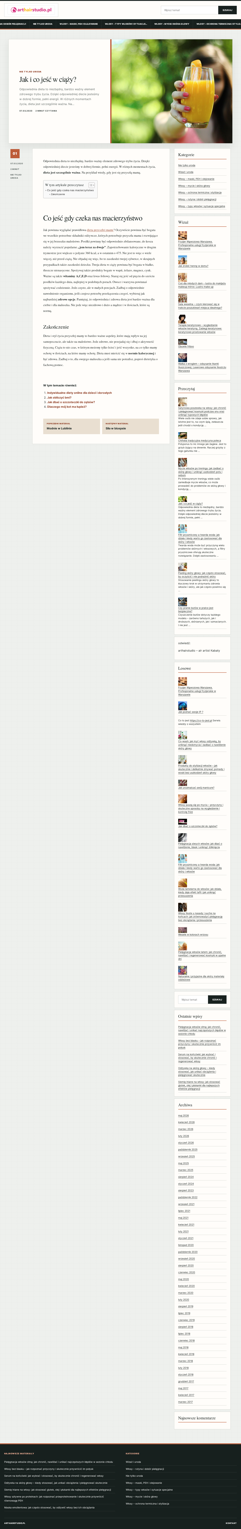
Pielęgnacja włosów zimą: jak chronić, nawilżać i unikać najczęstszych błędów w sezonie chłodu (202, 1030)
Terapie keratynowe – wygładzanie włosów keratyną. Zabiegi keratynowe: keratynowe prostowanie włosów (200, 328)
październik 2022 (187, 1197)
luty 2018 (183, 1367)
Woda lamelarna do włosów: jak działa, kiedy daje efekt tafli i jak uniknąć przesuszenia (200, 892)
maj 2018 (183, 1347)
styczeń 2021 (185, 1238)
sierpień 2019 (185, 1306)
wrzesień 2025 (186, 1156)
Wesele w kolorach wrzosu (193, 934)
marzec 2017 (185, 1401)
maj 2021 (183, 1217)
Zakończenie (58, 194)
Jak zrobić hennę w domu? (193, 265)
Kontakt (231, 1523)
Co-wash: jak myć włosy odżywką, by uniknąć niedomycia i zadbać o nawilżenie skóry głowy (202, 745)
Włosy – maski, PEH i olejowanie (79, 24)
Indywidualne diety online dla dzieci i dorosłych (79, 392)
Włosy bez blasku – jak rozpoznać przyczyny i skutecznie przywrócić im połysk (199, 1044)
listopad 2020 (186, 1245)
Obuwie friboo (186, 346)
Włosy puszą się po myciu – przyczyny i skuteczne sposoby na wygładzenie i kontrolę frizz (200, 808)
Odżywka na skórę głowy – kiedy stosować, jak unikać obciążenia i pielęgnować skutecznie (197, 1071)
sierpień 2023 (186, 1190)
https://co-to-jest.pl (201, 720)
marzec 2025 (185, 1170)
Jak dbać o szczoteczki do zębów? (71, 402)
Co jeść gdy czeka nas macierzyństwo (70, 190)
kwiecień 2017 (186, 1395)
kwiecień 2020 (186, 1285)
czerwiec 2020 (186, 1272)
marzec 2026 (185, 1129)
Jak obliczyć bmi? (59, 397)
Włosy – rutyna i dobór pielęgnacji (197, 199)
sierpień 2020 (186, 1265)
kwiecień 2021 (186, 1224)
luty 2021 (183, 1231)
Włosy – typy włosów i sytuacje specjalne (201, 206)
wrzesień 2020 (186, 1258)
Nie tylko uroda (42, 24)
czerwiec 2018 (186, 1340)
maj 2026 (183, 1115)
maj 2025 (183, 1163)
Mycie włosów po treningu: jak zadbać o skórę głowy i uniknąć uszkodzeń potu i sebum (201, 472)
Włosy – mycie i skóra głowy (171, 24)
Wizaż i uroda (185, 172)
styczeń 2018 (185, 1374)
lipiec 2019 (184, 1313)
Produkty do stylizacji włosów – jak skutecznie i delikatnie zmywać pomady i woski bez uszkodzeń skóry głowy (201, 769)
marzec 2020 (185, 1292)
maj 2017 (183, 1388)
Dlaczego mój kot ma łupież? (67, 406)
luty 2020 (183, 1299)
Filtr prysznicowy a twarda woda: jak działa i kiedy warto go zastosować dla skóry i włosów (200, 538)
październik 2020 (188, 1251)
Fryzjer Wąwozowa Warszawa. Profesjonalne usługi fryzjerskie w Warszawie (197, 245)
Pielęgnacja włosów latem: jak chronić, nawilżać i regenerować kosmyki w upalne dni (202, 955)
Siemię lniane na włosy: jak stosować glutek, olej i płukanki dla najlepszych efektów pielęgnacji (199, 1085)
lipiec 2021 (184, 1210)
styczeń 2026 (186, 1142)
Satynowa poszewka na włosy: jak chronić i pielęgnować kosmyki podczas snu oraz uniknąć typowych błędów (202, 411)
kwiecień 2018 (186, 1354)
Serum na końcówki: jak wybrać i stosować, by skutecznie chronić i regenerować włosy (197, 1058)
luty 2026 (183, 1136)
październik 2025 (187, 1149)
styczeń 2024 (186, 1183)
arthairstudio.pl (14, 1523)
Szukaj (227, 10)
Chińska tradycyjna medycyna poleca (199, 440)
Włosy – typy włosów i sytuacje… (126, 24)
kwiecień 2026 (186, 1122)
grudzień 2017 (186, 1381)
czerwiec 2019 (186, 1320)
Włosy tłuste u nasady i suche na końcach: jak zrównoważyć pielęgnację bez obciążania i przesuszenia (200, 916)
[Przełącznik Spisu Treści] (90, 185)
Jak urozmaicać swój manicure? (196, 787)
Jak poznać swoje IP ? (190, 711)
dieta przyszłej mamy (100, 230)
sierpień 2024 (186, 1176)
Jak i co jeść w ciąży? (190, 503)
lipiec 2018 (184, 1333)
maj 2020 (183, 1279)
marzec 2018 (185, 1361)
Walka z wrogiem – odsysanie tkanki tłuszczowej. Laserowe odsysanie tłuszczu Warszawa (202, 367)
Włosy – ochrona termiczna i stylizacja (200, 192)
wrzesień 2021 (186, 1204)
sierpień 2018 (185, 1326)
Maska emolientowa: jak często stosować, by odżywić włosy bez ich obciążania (49, 1507)
